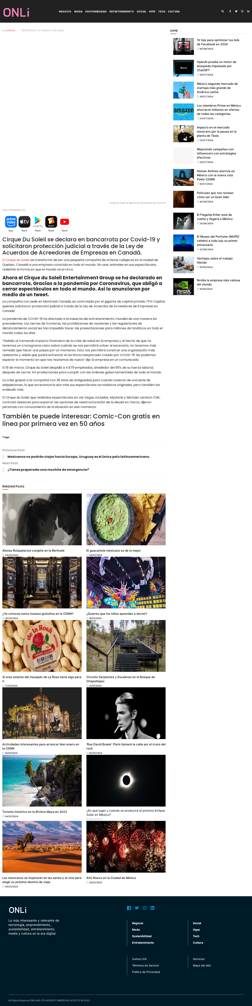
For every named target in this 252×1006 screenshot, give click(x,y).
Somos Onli (139, 959)
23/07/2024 (206, 162)
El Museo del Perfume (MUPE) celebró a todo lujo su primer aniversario (218, 241)
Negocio (65, 11)
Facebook (129, 908)
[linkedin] (248, 11)
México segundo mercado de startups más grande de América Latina (217, 88)
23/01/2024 (95, 555)
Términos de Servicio (145, 965)
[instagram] (242, 11)
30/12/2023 (11, 886)
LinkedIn (153, 908)
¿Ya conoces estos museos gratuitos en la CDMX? (38, 614)
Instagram (145, 908)
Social (141, 11)
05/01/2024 (95, 753)
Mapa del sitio (202, 965)
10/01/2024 (11, 753)
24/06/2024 (206, 223)
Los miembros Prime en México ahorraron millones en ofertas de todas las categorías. (219, 110)
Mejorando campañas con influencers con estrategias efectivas (216, 153)
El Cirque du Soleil (15, 260)
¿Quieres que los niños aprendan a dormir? (116, 614)
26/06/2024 (206, 201)
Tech (161, 11)
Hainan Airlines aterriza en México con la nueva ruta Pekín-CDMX (216, 175)
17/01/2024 (11, 685)
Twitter (137, 908)
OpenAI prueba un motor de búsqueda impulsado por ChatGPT (216, 66)
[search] (224, 11)
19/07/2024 (206, 184)
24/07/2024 (206, 118)
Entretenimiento (121, 11)
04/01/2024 (11, 816)
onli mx (10, 30)
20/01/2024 (11, 618)
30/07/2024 (206, 74)
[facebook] (230, 11)
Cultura (174, 11)
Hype (152, 11)
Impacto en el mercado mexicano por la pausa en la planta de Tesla (217, 132)
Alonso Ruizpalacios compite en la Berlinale (33, 550)
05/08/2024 (206, 48)
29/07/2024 (206, 96)
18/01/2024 (95, 618)
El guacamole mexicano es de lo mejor (113, 550)
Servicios (199, 959)
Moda (78, 11)
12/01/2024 (95, 685)
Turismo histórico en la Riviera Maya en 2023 (34, 812)
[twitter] (236, 11)
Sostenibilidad (96, 11)
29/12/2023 (95, 882)
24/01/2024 (11, 555)
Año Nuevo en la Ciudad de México (111, 878)
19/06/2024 (206, 267)
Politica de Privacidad (146, 972)
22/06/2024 (206, 249)
